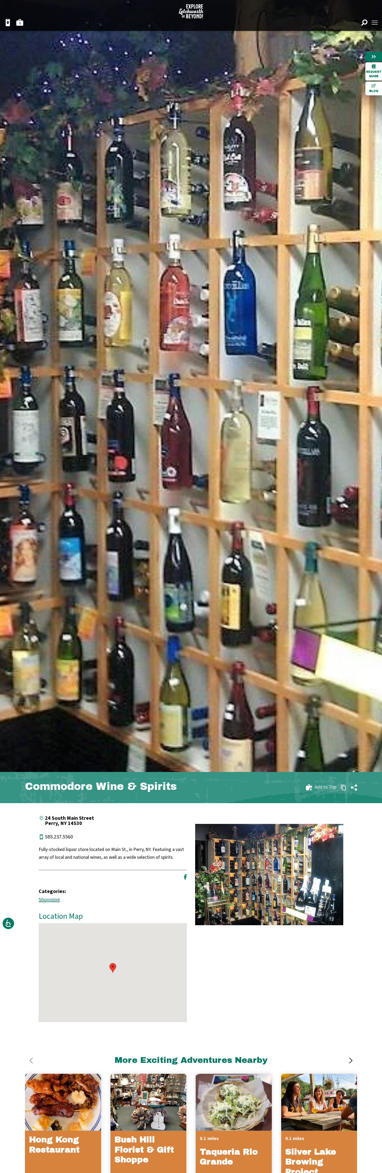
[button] (112, 968)
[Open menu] (375, 22)
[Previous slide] (31, 1060)
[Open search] (364, 22)
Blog (373, 91)
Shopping (49, 899)
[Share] (354, 787)
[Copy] (343, 787)
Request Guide (373, 74)
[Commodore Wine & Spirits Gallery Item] (269, 874)
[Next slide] (351, 1060)
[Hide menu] (373, 56)
